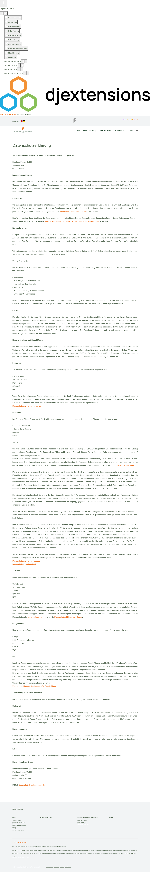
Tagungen (15, 824)
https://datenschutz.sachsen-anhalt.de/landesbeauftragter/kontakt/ (72, 221)
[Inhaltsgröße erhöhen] (25, 61)
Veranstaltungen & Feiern (19, 825)
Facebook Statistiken (125, 465)
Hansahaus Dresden (83, 824)
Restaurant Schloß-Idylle (19, 822)
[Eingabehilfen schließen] (6, 13)
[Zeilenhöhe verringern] (18, 69)
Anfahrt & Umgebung (17, 830)
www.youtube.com (35, 617)
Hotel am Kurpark (82, 820)
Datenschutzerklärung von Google (68, 617)
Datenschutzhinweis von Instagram (26, 406)
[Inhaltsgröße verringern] (22, 61)
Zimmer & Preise (16, 820)
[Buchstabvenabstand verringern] (24, 73)
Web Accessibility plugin (8, 114)
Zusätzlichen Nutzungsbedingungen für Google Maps (34, 686)
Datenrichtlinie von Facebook (24, 564)
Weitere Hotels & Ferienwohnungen (112, 131)
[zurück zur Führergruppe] (75, 120)
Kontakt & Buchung (89, 131)
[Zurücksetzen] (2, 13)
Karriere (130, 131)
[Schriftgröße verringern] (19, 65)
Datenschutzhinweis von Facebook (26, 561)
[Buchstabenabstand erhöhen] (27, 73)
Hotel (78, 131)
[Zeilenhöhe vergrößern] (21, 69)
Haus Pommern (81, 822)
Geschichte (15, 829)
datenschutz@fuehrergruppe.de (73, 211)
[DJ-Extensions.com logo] (75, 111)
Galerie (14, 827)
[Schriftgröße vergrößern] (22, 65)
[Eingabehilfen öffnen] (3, 3)
